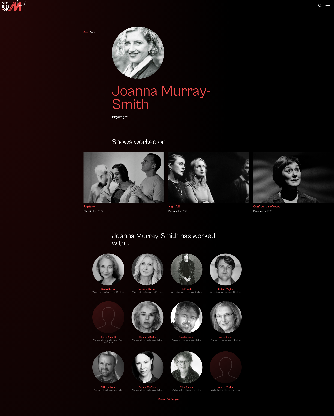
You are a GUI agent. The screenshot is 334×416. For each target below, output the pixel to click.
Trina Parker (186, 387)
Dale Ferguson (186, 337)
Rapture (89, 206)
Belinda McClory (147, 387)
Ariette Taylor (225, 387)
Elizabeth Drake (147, 337)
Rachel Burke (108, 289)
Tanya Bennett (108, 337)
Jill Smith (186, 289)
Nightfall (174, 206)
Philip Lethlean (108, 387)
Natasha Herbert (147, 289)
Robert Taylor (225, 289)
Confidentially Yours (266, 206)
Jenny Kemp (225, 337)
